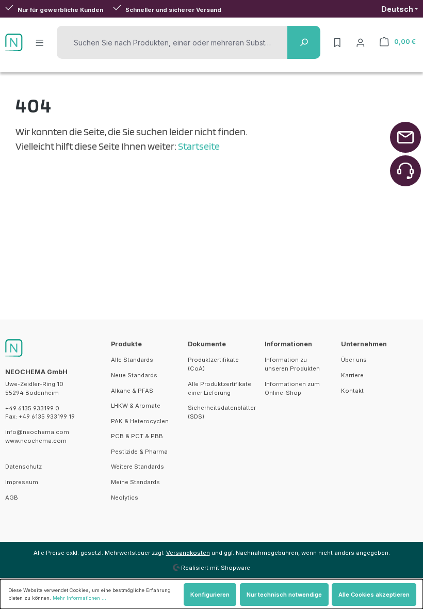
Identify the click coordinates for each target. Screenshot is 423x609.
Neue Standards (134, 375)
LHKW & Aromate (135, 405)
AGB (11, 497)
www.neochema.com (36, 440)
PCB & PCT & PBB (137, 436)
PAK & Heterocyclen (140, 421)
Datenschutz (23, 466)
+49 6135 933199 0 (32, 408)
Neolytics (124, 497)
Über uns (354, 359)
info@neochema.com (37, 432)
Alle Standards (132, 359)
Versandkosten (188, 552)
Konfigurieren (210, 594)
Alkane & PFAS (132, 390)
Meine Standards (135, 482)
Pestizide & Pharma (139, 451)
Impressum (21, 482)
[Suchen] (303, 42)
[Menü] (39, 42)
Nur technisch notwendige (284, 594)
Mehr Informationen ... (79, 598)
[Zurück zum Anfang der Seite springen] (405, 137)
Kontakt (352, 390)
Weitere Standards (137, 466)
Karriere (352, 375)
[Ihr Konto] (360, 42)
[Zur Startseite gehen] (14, 42)
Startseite (199, 146)
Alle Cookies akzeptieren (374, 594)
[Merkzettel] (337, 42)
